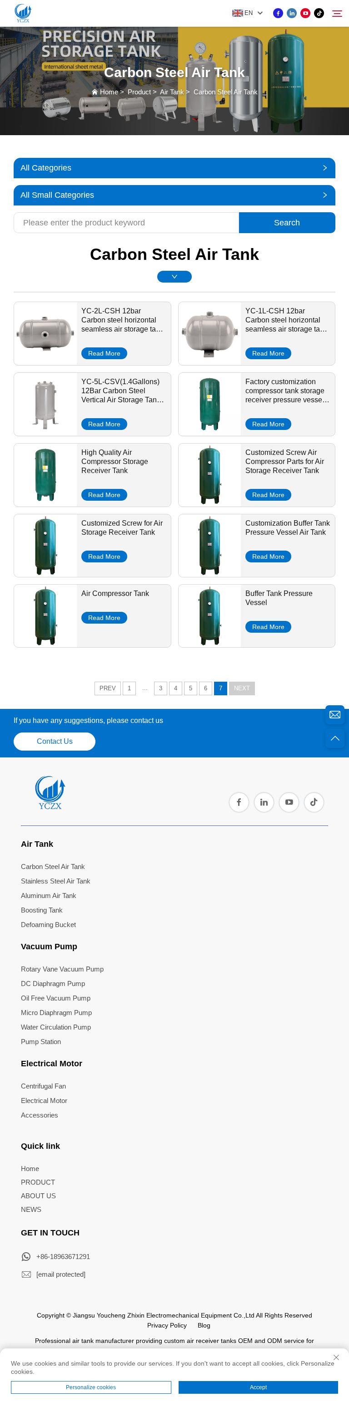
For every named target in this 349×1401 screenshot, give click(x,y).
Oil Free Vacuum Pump (55, 998)
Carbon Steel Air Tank (226, 92)
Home (109, 92)
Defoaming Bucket (48, 924)
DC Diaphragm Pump (53, 983)
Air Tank (172, 92)
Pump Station (41, 1041)
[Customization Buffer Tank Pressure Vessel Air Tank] (210, 574)
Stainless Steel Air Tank (55, 881)
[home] (49, 806)
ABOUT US (38, 1196)
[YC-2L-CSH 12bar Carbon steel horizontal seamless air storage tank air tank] (45, 361)
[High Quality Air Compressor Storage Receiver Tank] (45, 503)
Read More (104, 353)
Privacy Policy (167, 1325)
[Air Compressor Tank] (45, 644)
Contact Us (55, 741)
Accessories (39, 1115)
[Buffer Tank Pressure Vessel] (210, 644)
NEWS (31, 1209)
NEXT (242, 688)
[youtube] (305, 13)
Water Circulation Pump (56, 1027)
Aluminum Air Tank (48, 895)
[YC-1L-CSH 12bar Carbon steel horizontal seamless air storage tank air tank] (210, 361)
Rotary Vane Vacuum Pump (62, 969)
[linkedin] (292, 13)
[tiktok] (319, 13)
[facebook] (278, 13)
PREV (108, 688)
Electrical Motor (51, 1063)
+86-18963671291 (63, 1256)
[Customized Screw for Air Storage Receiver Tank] (45, 574)
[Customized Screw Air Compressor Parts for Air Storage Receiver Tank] (210, 503)
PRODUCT (38, 1182)
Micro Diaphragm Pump (56, 1012)
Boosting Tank (42, 910)
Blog (204, 1325)
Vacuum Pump (49, 946)
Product (139, 92)
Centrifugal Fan (43, 1086)
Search (287, 222)
